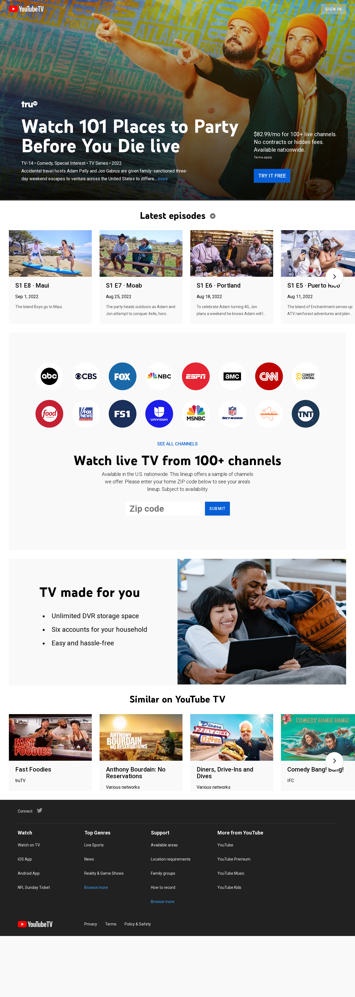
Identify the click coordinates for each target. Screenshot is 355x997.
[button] (334, 277)
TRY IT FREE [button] (272, 176)
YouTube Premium (233, 859)
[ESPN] (196, 376)
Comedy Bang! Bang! (315, 769)
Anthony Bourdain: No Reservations (136, 773)
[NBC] (159, 376)
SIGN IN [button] (333, 9)
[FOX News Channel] (86, 414)
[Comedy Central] (305, 376)
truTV (20, 780)
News (89, 859)
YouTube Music (230, 873)
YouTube (225, 845)
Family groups (163, 873)
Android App (29, 873)
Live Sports (94, 845)
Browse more (96, 887)
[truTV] (29, 104)
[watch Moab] (141, 254)
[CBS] (86, 376)
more (163, 178)
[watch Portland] (231, 254)
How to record (163, 887)
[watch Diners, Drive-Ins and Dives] (231, 738)
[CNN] (269, 376)
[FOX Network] (122, 376)
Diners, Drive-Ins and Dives (225, 773)
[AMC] (232, 376)
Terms (110, 924)
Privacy (90, 924)
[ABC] (49, 376)
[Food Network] (49, 414)
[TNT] (305, 414)
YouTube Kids (229, 887)
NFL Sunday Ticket (34, 887)
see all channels (177, 444)
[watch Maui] (50, 254)
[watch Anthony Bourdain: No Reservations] (141, 738)
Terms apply (263, 157)
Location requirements (171, 859)
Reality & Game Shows (104, 873)
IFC (290, 780)
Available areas (164, 845)
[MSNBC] (196, 414)
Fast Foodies (33, 769)
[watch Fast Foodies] (50, 738)
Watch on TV (29, 845)
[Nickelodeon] (269, 414)
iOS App (25, 859)
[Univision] (159, 414)
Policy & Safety (138, 924)
